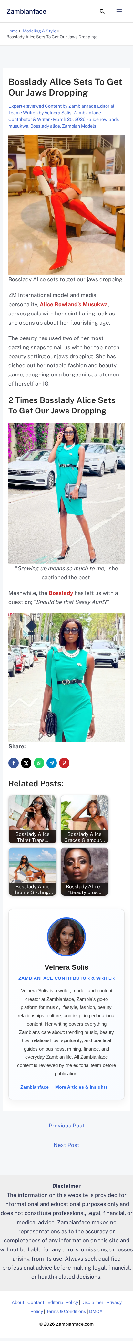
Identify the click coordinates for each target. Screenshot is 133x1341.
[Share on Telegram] (51, 763)
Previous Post (67, 1125)
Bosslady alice (45, 126)
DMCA (96, 1311)
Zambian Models (79, 126)
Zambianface (26, 11)
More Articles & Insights (81, 1086)
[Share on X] (26, 763)
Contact (35, 1302)
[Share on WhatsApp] (39, 763)
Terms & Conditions (66, 1311)
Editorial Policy (62, 1302)
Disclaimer (92, 1302)
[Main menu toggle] (119, 11)
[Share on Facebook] (13, 763)
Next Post (66, 1145)
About (18, 1302)
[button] (102, 11)
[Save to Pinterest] (64, 763)
